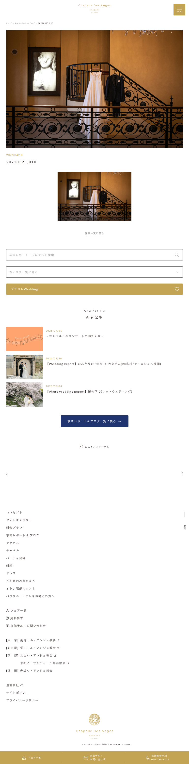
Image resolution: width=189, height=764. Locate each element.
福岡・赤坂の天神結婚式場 (100, 744)
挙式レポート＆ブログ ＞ (26, 23)
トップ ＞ (10, 23)
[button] (6, 473)
